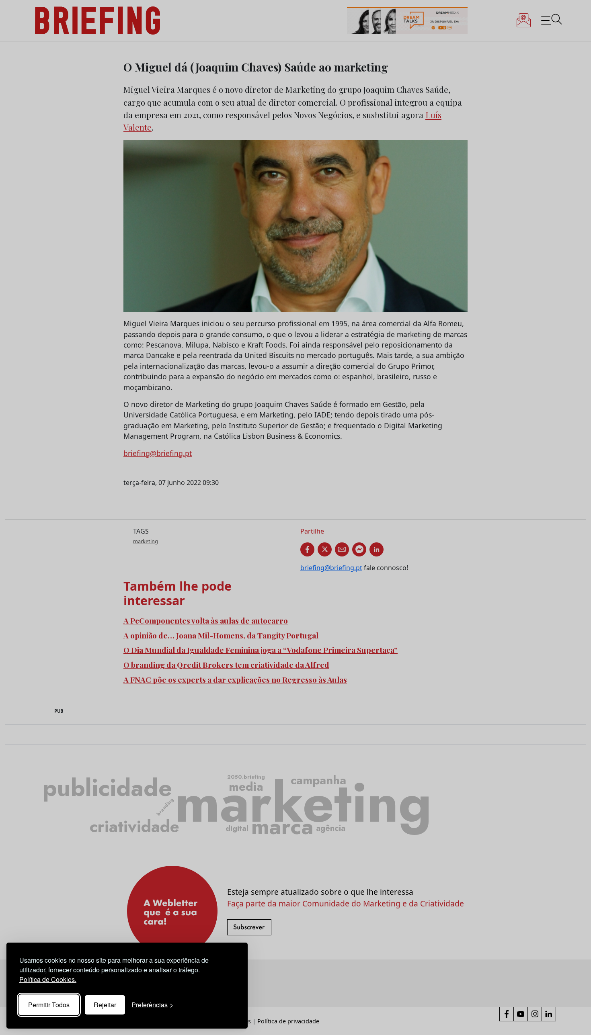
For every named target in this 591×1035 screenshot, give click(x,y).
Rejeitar (105, 1004)
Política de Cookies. (47, 979)
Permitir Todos (49, 1004)
